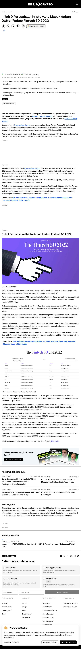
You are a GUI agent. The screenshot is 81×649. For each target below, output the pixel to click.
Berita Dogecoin (48, 621)
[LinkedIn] (18, 26)
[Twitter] (8, 26)
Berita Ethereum (48, 614)
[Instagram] (23, 26)
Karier (4, 614)
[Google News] (78, 556)
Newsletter (26, 617)
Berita (24, 603)
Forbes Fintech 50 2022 (42, 116)
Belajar (24, 607)
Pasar (10, 12)
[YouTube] (3, 26)
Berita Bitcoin (47, 607)
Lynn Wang (35, 74)
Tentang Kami (6, 610)
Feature (4, 12)
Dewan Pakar (26, 614)
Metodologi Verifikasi (70, 603)
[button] (21, 570)
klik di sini (55, 441)
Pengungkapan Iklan (70, 607)
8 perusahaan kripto (32, 168)
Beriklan (4, 603)
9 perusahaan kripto (22, 125)
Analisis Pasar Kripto (50, 610)
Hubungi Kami (6, 607)
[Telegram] (13, 26)
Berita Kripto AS (48, 617)
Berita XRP (46, 603)
